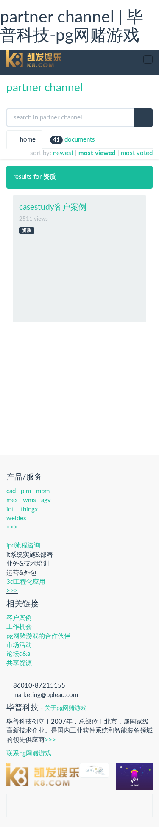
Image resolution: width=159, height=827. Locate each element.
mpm (43, 491)
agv (46, 500)
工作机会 (19, 627)
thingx (29, 509)
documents (74, 139)
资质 (26, 230)
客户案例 (19, 618)
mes (12, 500)
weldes (16, 518)
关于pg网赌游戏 (65, 708)
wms (29, 500)
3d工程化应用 (25, 582)
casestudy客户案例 (52, 207)
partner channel (44, 87)
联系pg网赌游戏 (28, 753)
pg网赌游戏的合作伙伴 (38, 636)
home (27, 139)
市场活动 (19, 645)
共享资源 (19, 663)
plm (26, 491)
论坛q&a (18, 654)
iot (10, 509)
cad (11, 491)
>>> (12, 527)
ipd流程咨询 (23, 545)
